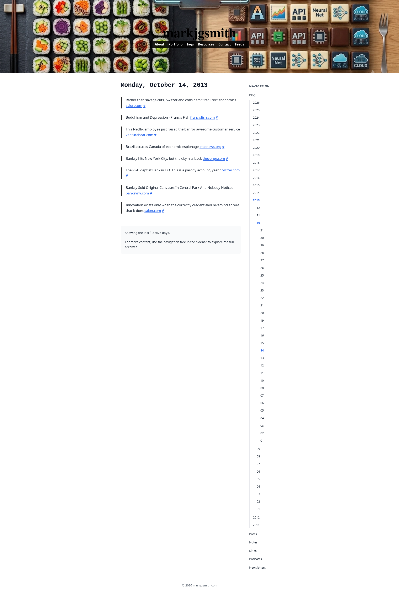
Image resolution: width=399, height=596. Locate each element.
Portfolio (175, 44)
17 (262, 328)
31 (262, 230)
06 (262, 403)
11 (258, 215)
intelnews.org (210, 146)
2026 (256, 102)
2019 (256, 155)
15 (262, 343)
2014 (256, 193)
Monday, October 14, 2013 (164, 85)
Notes (253, 542)
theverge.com (214, 158)
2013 (256, 200)
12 (258, 208)
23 (262, 290)
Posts (253, 534)
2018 (256, 163)
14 (262, 350)
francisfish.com (202, 117)
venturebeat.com (139, 134)
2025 (256, 110)
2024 (256, 117)
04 (262, 418)
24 (262, 283)
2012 (256, 517)
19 (262, 320)
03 (262, 426)
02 (262, 433)
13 (262, 358)
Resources (206, 44)
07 (262, 395)
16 (262, 335)
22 (262, 298)
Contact (224, 44)
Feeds (239, 44)
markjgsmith (199, 32)
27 (262, 260)
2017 (256, 170)
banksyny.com (137, 193)
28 (262, 253)
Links (253, 551)
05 (262, 410)
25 (262, 275)
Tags (190, 44)
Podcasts (255, 559)
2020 (256, 148)
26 (262, 268)
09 (258, 449)
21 (262, 305)
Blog (252, 95)
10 (258, 223)
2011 (256, 525)
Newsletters (257, 567)
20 (262, 313)
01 (262, 440)
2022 (256, 133)
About (159, 44)
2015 (256, 185)
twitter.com (231, 170)
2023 (256, 125)
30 (262, 238)
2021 (256, 140)
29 (262, 245)
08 (262, 388)
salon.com (134, 105)
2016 (256, 178)
